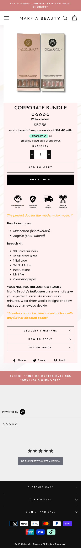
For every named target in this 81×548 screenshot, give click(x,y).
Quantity (40, 146)
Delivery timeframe (40, 330)
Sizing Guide (40, 347)
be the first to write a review (40, 461)
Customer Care (40, 487)
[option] (40, 5)
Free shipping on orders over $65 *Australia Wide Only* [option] (40, 378)
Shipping (26, 140)
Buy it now (40, 179)
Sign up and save (41, 512)
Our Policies (40, 499)
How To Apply (40, 339)
